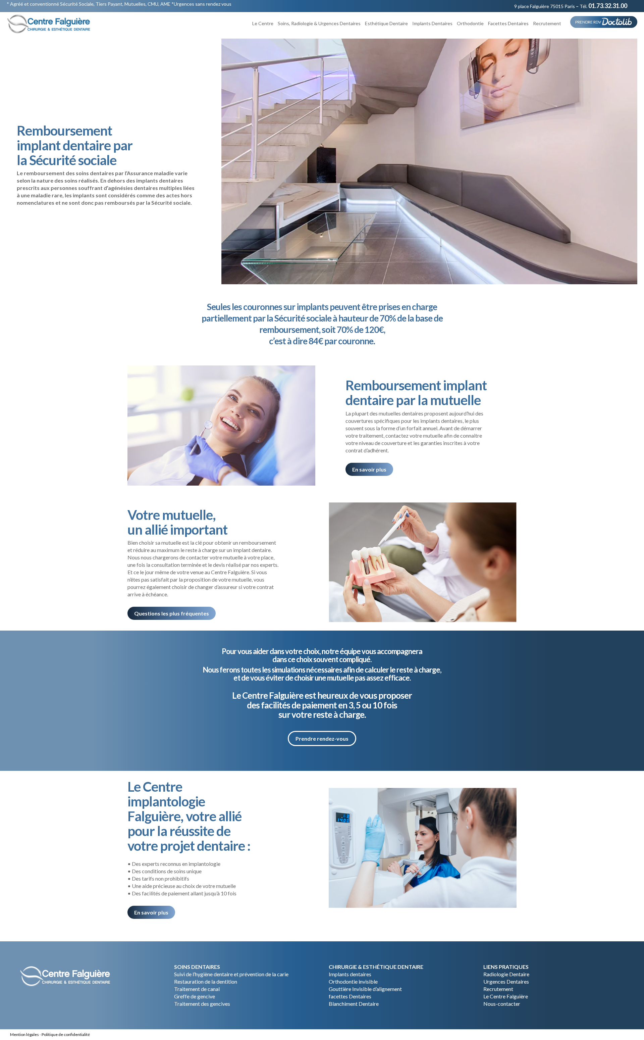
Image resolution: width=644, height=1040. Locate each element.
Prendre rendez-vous (322, 738)
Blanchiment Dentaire (354, 1003)
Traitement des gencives (202, 1003)
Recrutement (498, 989)
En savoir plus (369, 469)
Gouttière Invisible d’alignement (365, 989)
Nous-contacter (501, 1003)
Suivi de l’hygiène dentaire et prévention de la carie (231, 974)
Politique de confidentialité (66, 1034)
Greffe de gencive (194, 996)
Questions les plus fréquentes (171, 613)
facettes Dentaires (350, 996)
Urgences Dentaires (506, 981)
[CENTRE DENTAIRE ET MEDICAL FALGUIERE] (49, 23)
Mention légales (24, 1034)
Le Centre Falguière (505, 996)
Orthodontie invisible (353, 981)
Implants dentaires (350, 974)
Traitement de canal (197, 989)
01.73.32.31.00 (607, 5)
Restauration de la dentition (205, 981)
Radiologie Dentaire (506, 974)
